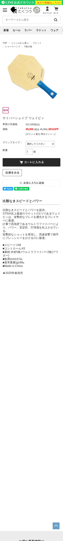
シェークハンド (12, 46)
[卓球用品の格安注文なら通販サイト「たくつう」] (21, 12)
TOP (5, 43)
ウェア (54, 30)
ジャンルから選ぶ (20, 43)
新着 (6, 30)
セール (16, 30)
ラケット (41, 30)
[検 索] (55, 20)
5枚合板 (28, 46)
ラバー (28, 30)
